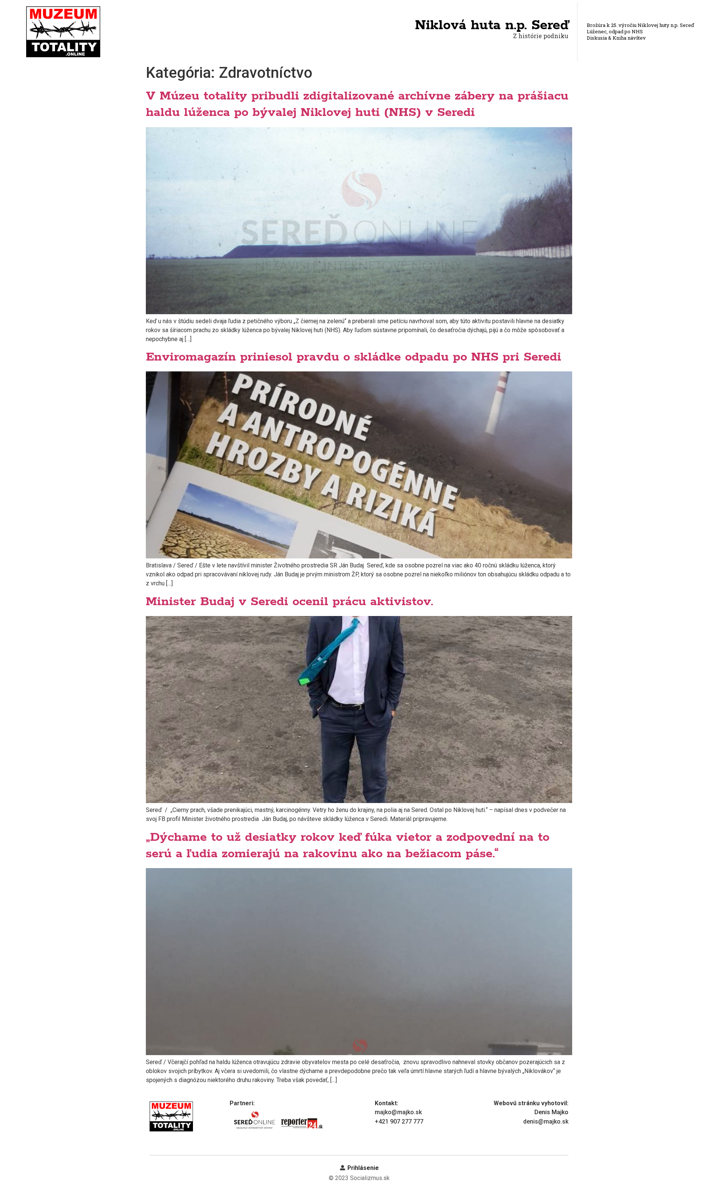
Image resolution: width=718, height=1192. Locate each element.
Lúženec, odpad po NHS (615, 31)
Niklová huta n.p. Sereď (491, 25)
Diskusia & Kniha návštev (616, 38)
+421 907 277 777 (399, 1121)
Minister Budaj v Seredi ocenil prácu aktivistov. (289, 602)
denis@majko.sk (545, 1121)
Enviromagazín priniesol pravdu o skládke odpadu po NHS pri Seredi (353, 357)
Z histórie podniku (540, 36)
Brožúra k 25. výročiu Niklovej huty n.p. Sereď (640, 25)
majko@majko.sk (398, 1112)
